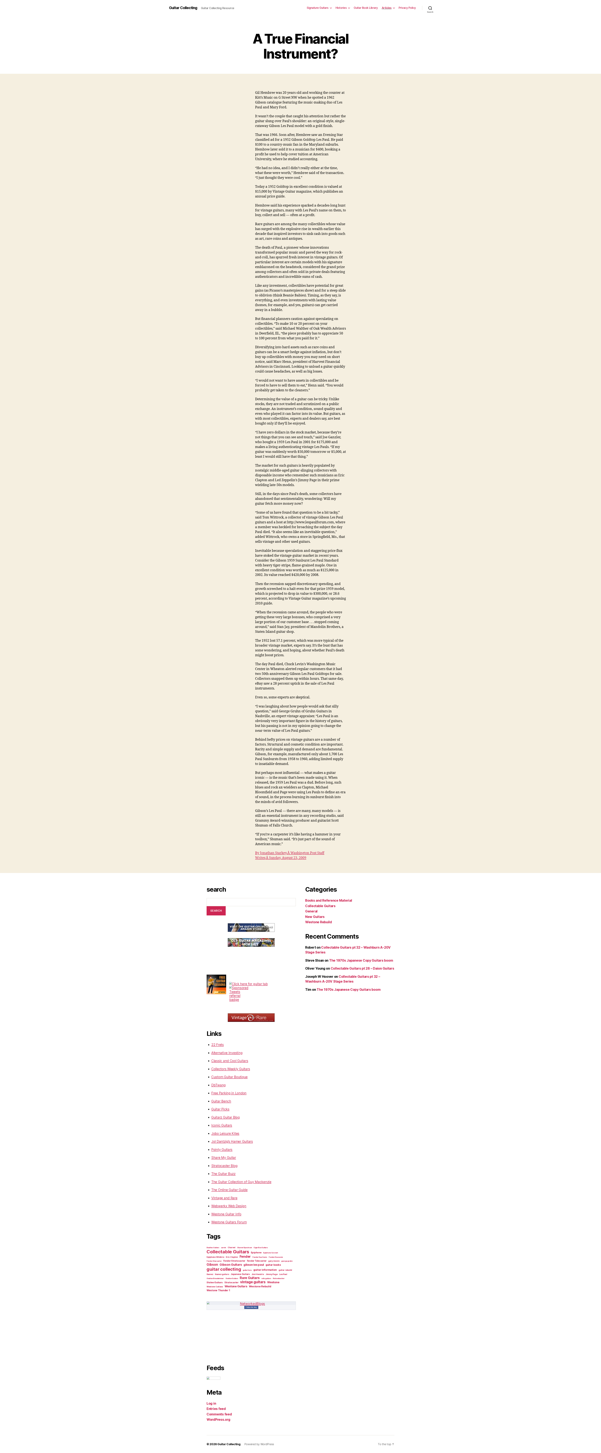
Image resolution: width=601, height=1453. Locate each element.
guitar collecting (224, 1269)
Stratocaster (231, 1282)
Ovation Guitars (232, 1278)
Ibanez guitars (222, 1274)
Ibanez (210, 1274)
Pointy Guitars (221, 1150)
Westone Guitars (236, 1286)
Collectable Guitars (228, 1251)
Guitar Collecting (183, 8)
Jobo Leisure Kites (225, 1133)
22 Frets (217, 1045)
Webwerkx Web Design (228, 1206)
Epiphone (256, 1252)
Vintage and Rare (224, 1198)
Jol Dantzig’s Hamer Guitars (232, 1141)
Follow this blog (251, 1307)
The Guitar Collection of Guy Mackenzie (241, 1182)
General (311, 911)
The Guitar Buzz (223, 1174)
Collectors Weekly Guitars (230, 1069)
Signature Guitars (318, 7)
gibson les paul (254, 1264)
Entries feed (216, 1409)
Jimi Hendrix (258, 1274)
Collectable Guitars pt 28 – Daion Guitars (362, 968)
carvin (223, 1248)
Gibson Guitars (231, 1265)
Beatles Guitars (213, 1248)
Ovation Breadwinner (215, 1278)
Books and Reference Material (328, 900)
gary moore (274, 1261)
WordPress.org (218, 1420)
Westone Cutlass (215, 1286)
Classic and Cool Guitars (229, 1061)
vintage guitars (252, 1282)
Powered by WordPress (259, 1444)
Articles (387, 7)
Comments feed (219, 1414)
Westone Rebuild (260, 1286)
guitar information (265, 1269)
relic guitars (266, 1278)
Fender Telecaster (257, 1261)
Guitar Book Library (366, 7)
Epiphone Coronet (270, 1253)
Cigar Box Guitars (261, 1248)
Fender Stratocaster (234, 1261)
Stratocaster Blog (224, 1166)
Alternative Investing (226, 1053)
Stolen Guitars (215, 1282)
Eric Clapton (232, 1257)
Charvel (231, 1247)
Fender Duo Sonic (259, 1257)
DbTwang (218, 1085)
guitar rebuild (285, 1270)
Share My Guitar (223, 1158)
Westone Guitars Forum (229, 1222)
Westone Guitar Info (226, 1214)
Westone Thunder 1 (218, 1290)
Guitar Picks (220, 1109)
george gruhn (287, 1261)
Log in (211, 1403)
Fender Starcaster (214, 1261)
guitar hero (247, 1270)
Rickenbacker (279, 1278)
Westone (273, 1282)
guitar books (273, 1264)
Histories (341, 7)
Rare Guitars (250, 1278)
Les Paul (283, 1274)
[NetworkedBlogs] (251, 1304)
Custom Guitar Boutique (229, 1077)
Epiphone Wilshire (215, 1257)
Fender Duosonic (276, 1257)
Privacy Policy (407, 7)
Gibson (212, 1264)
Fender (245, 1256)
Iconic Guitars (221, 1125)
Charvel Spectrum (244, 1248)
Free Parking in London (229, 1093)
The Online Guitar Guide (229, 1190)
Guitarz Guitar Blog (225, 1117)
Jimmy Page (271, 1274)
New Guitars (315, 917)
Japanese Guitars (240, 1274)
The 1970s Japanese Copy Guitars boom (361, 960)
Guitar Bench (221, 1101)
